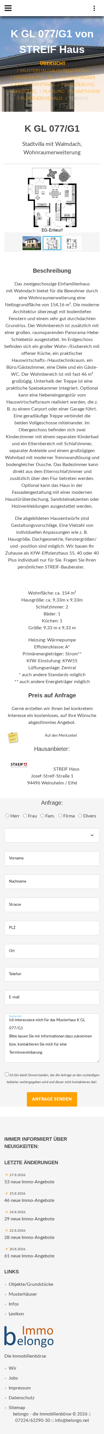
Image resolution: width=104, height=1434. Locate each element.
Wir (12, 1368)
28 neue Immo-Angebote (29, 1237)
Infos (14, 1304)
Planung (54, 91)
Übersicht (53, 63)
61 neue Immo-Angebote (29, 1256)
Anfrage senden (52, 1099)
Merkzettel (23, 91)
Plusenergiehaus (42, 98)
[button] (94, 168)
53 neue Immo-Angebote (29, 1182)
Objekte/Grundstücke (31, 1284)
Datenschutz (21, 1398)
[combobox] (52, 835)
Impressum (20, 1388)
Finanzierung (78, 84)
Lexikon (16, 1314)
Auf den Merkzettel (61, 735)
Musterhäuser (77, 77)
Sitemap (17, 1407)
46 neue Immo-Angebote (29, 1200)
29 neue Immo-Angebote (29, 1219)
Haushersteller (33, 77)
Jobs (13, 1378)
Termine (78, 98)
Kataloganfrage (34, 84)
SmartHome (85, 91)
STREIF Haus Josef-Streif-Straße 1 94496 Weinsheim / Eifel (53, 776)
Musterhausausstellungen (54, 70)
